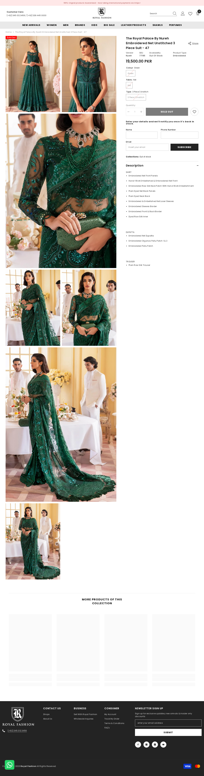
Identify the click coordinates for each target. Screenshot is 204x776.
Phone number (168, 129)
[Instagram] (146, 745)
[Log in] (183, 14)
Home (8, 32)
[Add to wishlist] (194, 112)
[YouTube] (163, 745)
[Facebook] (138, 745)
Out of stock (145, 156)
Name (129, 129)
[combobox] (160, 13)
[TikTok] (155, 745)
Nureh (129, 55)
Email (128, 141)
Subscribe (184, 147)
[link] (30, 679)
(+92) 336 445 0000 (36, 15)
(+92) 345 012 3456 (16, 15)
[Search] (163, 13)
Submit (168, 732)
